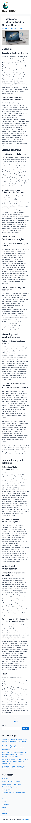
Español (4, 813)
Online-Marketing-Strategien (10, 787)
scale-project (9, 10)
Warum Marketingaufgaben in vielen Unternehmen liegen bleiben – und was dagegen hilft (13, 748)
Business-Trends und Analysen (11, 781)
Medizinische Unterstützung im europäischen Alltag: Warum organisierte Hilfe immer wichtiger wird (15, 761)
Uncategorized (6, 790)
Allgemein (5, 778)
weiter (16, 721)
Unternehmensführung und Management (14, 792)
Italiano (4, 807)
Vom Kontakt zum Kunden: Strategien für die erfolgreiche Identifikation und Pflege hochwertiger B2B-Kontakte (15, 754)
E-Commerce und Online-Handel (11, 784)
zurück (16, 718)
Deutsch (4, 799)
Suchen (4, 725)
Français (4, 810)
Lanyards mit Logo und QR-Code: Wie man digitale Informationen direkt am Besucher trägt (14, 741)
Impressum (25, 819)
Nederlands (5, 804)
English (4, 802)
